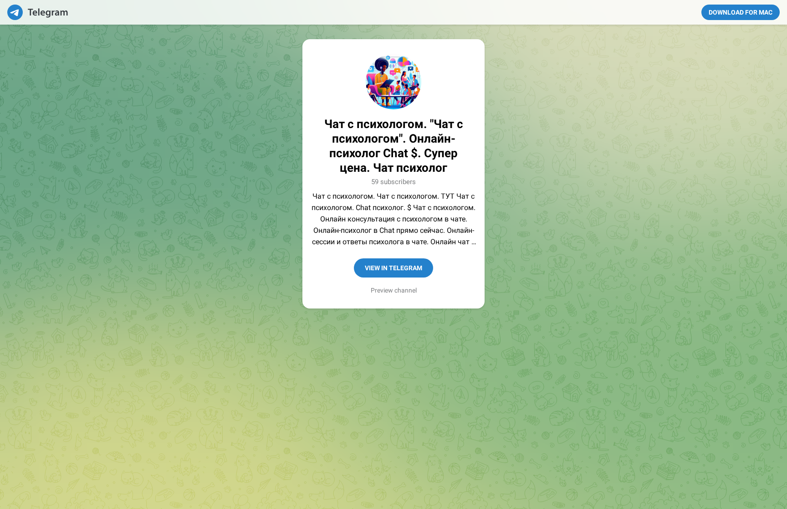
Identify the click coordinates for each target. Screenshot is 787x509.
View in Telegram (393, 268)
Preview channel (394, 290)
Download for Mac (740, 12)
